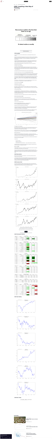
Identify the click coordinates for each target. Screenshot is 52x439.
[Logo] (1, 1)
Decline (9, 437)
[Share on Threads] (36, 9)
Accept (2, 437)
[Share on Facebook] (33, 9)
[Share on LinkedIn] (37, 9)
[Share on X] (35, 9)
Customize (6, 437)
